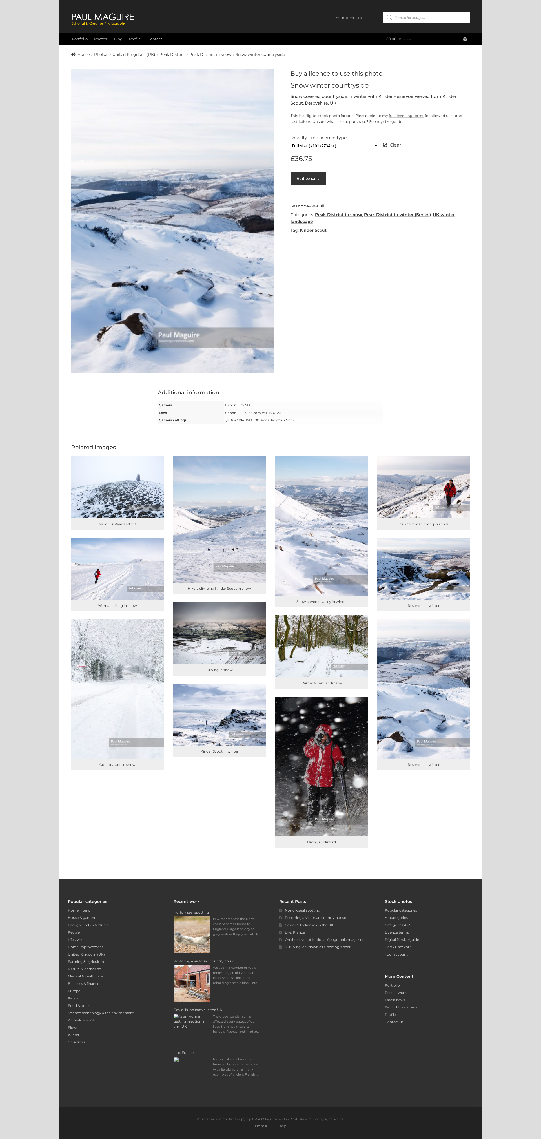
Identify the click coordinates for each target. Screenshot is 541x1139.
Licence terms (397, 932)
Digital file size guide (402, 939)
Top (282, 1126)
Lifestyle (75, 939)
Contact (155, 39)
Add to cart (308, 178)
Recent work (396, 992)
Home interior (80, 910)
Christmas (76, 1042)
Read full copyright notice (321, 1119)
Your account (396, 954)
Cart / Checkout (398, 947)
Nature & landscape (84, 969)
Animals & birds (81, 1020)
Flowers (74, 1027)
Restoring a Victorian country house (315, 917)
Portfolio (80, 39)
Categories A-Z (397, 925)
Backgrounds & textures (88, 925)
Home (83, 54)
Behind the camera (401, 1007)
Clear (395, 145)
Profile (135, 39)
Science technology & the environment (101, 1013)
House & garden (81, 917)
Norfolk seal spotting (302, 910)
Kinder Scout (313, 230)
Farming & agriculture (86, 961)
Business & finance (83, 983)
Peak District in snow (210, 54)
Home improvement (85, 947)
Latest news (395, 1000)
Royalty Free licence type (319, 137)
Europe (74, 991)
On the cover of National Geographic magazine (324, 939)
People (74, 932)
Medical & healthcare (85, 976)
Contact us (394, 1022)
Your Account (349, 17)
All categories (396, 917)
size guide (392, 121)
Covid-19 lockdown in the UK (309, 925)
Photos (100, 39)
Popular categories (401, 910)
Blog (118, 39)
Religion (75, 998)
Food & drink (79, 1005)
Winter (73, 1035)
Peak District (172, 54)
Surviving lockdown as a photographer (318, 947)
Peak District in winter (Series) (397, 214)
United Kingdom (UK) (133, 54)
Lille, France (295, 932)
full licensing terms (406, 115)
